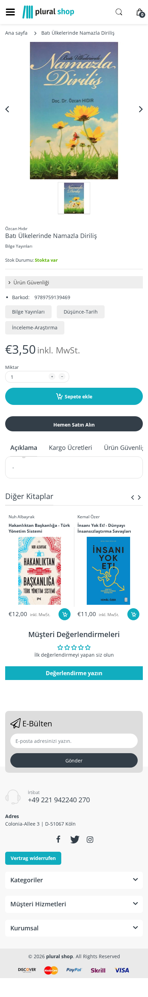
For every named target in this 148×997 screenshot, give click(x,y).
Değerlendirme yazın (74, 673)
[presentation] (132, 497)
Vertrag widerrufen (33, 858)
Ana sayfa (16, 33)
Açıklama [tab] (23, 447)
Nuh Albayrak (21, 517)
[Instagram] (90, 839)
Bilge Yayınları (18, 246)
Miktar (12, 367)
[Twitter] (74, 839)
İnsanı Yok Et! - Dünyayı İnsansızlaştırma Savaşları (104, 528)
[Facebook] (58, 839)
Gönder (74, 760)
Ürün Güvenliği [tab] (125, 447)
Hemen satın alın (74, 424)
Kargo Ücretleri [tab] (70, 447)
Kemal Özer (88, 517)
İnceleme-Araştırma (34, 327)
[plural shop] (48, 12)
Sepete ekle (78, 396)
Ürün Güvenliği (30, 282)
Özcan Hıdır (16, 228)
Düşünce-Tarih (81, 311)
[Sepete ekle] (65, 614)
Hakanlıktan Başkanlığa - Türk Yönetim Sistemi (39, 528)
